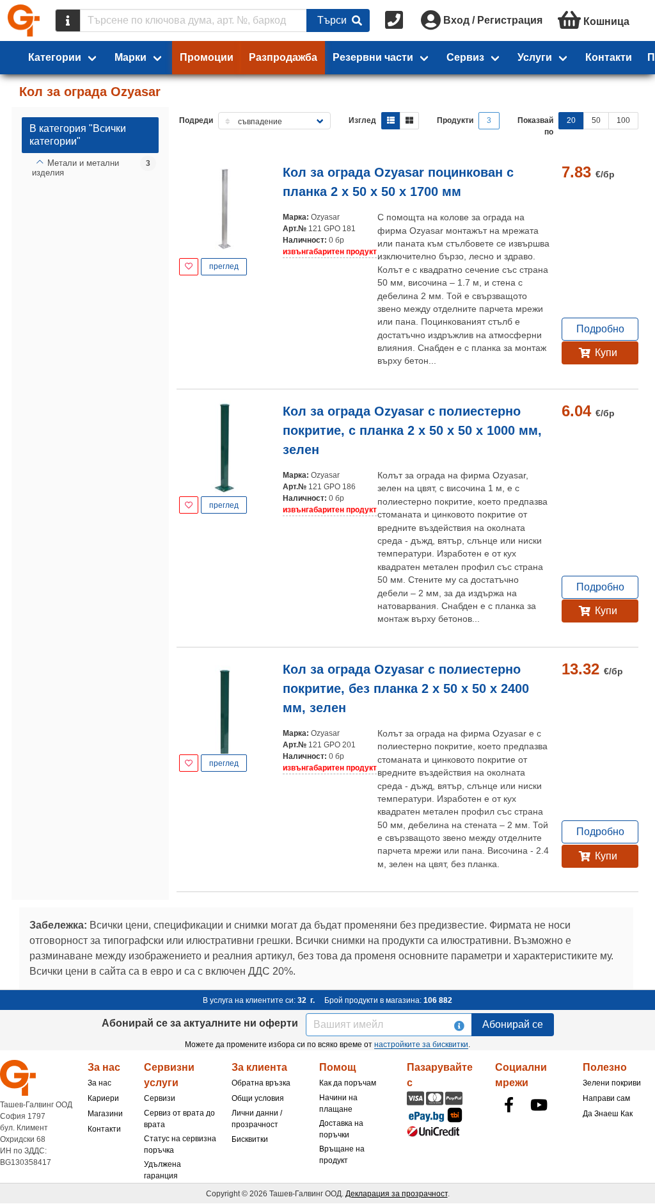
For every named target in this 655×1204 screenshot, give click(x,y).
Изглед (362, 120)
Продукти (455, 120)
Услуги (534, 57)
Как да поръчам (347, 1082)
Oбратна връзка (261, 1082)
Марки (130, 57)
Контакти (608, 57)
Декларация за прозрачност (396, 1193)
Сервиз (465, 57)
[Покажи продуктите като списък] (390, 120)
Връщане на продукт (342, 1154)
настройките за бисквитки (421, 1044)
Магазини (105, 1113)
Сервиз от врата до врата (179, 1119)
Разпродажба (283, 57)
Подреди (196, 120)
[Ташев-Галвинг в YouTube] (539, 1105)
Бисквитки (250, 1139)
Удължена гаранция (162, 1170)
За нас (99, 1082)
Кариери (103, 1098)
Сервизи (159, 1098)
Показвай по (535, 126)
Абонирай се (512, 1024)
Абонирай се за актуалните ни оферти (200, 1023)
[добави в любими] (188, 266)
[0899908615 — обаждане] (395, 20)
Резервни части (373, 57)
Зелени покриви (612, 1082)
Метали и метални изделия (75, 168)
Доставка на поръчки (341, 1129)
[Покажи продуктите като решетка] (409, 120)
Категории (54, 57)
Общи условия (258, 1098)
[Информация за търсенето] (68, 20)
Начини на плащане (338, 1103)
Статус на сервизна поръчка (180, 1144)
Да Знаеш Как (608, 1113)
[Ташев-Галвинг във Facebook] (509, 1105)
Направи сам (606, 1098)
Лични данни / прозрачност (257, 1119)
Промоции (206, 57)
